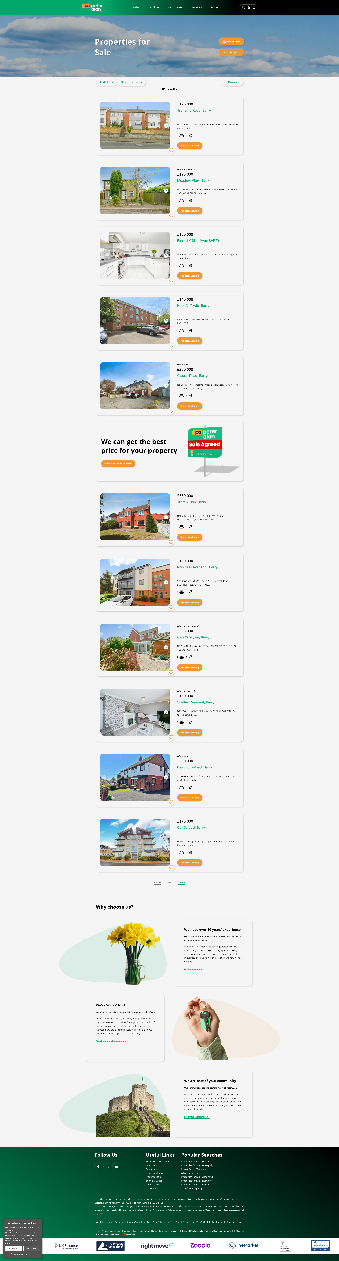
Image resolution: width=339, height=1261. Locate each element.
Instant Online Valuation (193, 1169)
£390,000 (185, 760)
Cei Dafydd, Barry (191, 827)
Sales (136, 7)
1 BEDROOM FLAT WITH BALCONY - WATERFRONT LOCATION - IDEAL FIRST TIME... (202, 583)
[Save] (171, 150)
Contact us (151, 1169)
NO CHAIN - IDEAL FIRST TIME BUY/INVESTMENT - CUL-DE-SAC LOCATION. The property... (207, 191)
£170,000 (185, 104)
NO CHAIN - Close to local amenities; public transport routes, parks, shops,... (207, 126)
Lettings (154, 7)
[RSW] (239, 1246)
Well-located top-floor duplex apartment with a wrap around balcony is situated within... (207, 843)
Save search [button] (233, 52)
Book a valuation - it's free (118, 463)
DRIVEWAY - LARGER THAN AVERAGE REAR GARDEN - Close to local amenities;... (208, 713)
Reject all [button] (31, 1248)
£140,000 (185, 299)
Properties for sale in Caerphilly (197, 1165)
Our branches (153, 1184)
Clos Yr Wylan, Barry (193, 637)
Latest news (152, 1188)
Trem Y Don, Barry (191, 502)
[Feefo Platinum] (162, 1246)
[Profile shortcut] (248, 7)
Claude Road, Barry (192, 376)
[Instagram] (107, 1166)
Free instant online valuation (111, 1041)
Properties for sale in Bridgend (197, 1176)
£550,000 (185, 495)
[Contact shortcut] (254, 7)
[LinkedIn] (116, 1166)
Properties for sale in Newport (196, 1180)
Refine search (233, 41)
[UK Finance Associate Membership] (285, 1246)
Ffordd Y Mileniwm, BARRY (198, 241)
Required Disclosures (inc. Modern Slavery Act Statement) (208, 1231)
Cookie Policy (130, 1231)
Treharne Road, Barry (194, 110)
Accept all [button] (14, 1248)
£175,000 (185, 821)
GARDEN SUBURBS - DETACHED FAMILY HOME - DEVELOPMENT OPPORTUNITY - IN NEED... (201, 518)
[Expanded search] (243, 7)
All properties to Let (191, 1172)
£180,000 (185, 695)
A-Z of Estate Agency (191, 1188)
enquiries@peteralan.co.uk (230, 1222)
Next (180, 882)
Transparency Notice (147, 1231)
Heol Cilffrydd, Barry (193, 306)
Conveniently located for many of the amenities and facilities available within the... (207, 778)
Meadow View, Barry (193, 180)
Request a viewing (190, 145)
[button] (166, 125)
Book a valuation (193, 969)
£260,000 (185, 369)
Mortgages (175, 7)
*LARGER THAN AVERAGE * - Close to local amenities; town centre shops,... (207, 256)
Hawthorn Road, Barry (194, 767)
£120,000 (185, 560)
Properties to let (154, 1176)
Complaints (151, 1165)
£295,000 (185, 630)
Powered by (118, 1234)
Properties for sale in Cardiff (195, 1161)
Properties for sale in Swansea (196, 1184)
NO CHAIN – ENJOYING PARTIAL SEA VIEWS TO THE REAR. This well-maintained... (207, 648)
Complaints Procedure (169, 1231)
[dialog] (22, 1238)
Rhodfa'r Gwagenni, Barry (197, 567)
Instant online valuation (158, 1161)
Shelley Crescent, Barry (195, 702)
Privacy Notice (101, 1231)
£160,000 (185, 234)
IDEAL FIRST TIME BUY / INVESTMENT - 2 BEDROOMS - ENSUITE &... (205, 321)
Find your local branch (196, 1117)
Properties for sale (155, 1172)
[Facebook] (98, 1166)
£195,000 (185, 174)
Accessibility (115, 1231)
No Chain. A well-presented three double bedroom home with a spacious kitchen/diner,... (207, 386)
